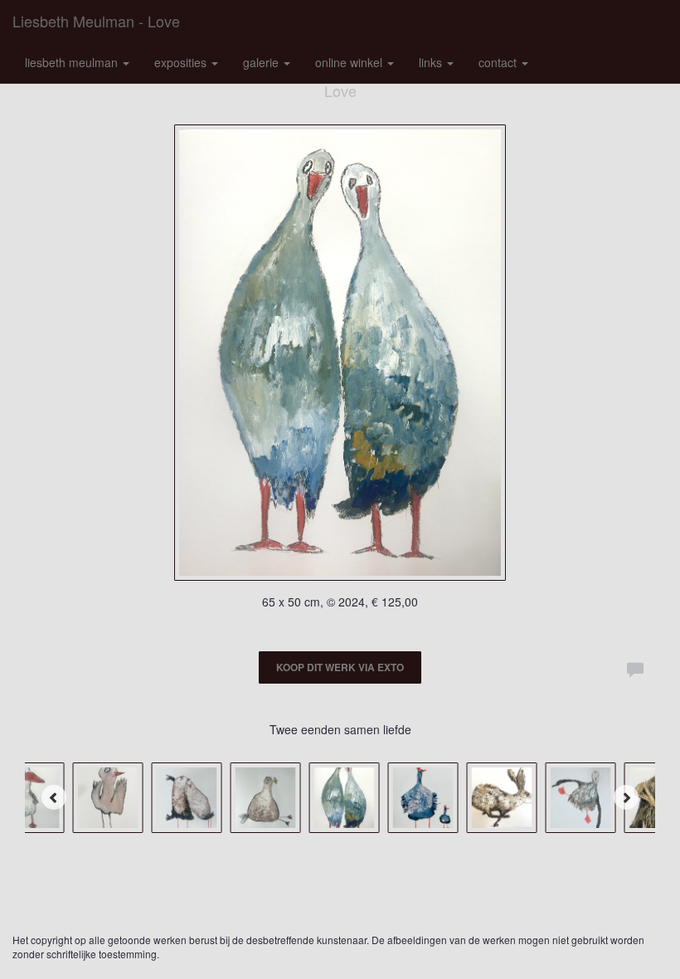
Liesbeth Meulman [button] (73, 62)
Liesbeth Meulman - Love (96, 21)
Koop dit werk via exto (340, 667)
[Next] (626, 797)
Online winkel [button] (350, 62)
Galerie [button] (262, 62)
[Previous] (53, 797)
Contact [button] (499, 62)
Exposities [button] (182, 62)
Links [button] (432, 62)
